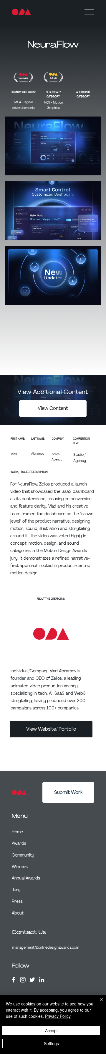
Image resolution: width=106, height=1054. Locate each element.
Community (23, 855)
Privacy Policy (58, 1016)
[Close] (98, 1003)
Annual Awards (26, 878)
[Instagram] (22, 979)
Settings (51, 1043)
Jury (16, 889)
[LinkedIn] (41, 979)
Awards (19, 843)
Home (17, 831)
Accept (51, 1030)
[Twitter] (32, 979)
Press (17, 901)
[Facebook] (13, 979)
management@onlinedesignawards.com (45, 947)
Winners (20, 866)
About (18, 913)
